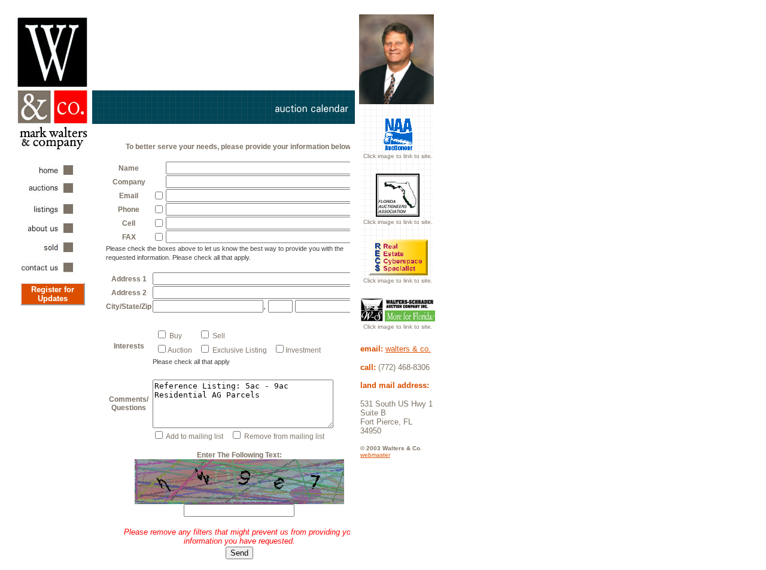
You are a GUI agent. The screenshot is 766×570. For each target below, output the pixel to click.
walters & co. (408, 348)
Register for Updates (52, 294)
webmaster (375, 454)
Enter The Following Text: (239, 455)
